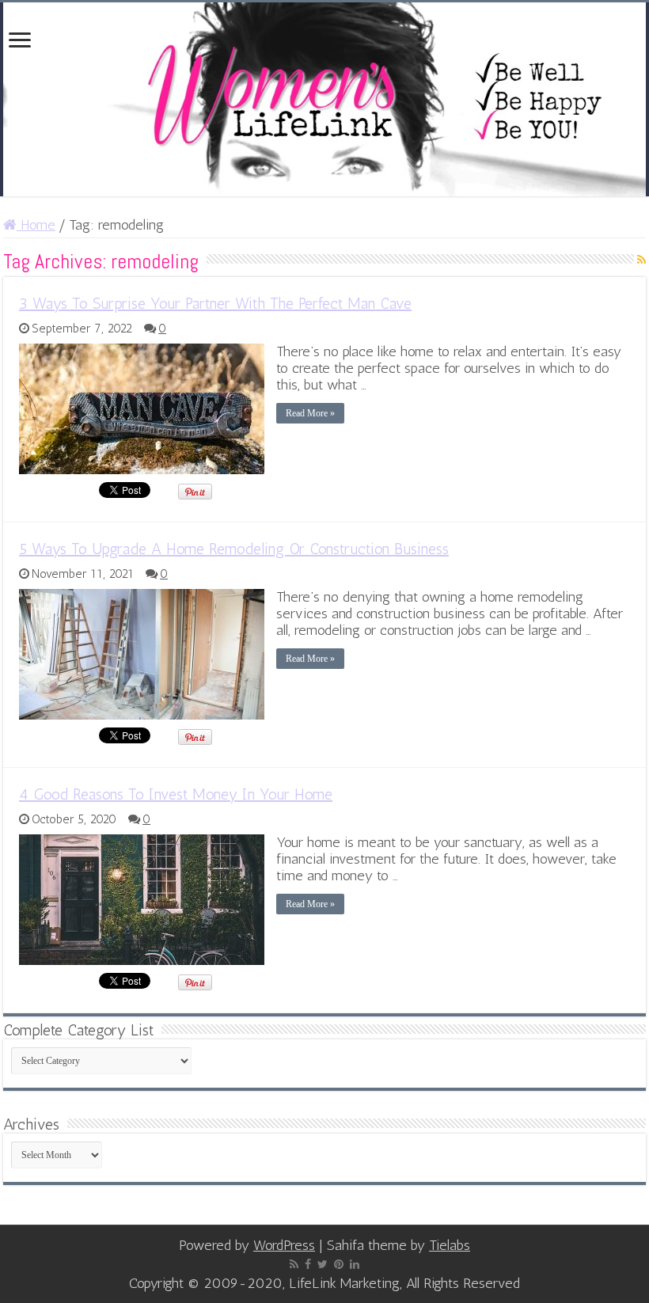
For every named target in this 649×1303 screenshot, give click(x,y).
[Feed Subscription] (641, 260)
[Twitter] (322, 1264)
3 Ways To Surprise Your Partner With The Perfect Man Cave (215, 303)
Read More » (310, 413)
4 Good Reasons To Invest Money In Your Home (175, 793)
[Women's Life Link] (324, 99)
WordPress (284, 1245)
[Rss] (294, 1264)
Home (36, 225)
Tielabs (449, 1245)
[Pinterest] (338, 1264)
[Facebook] (308, 1264)
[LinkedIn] (354, 1264)
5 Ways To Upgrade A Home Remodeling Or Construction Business (234, 548)
